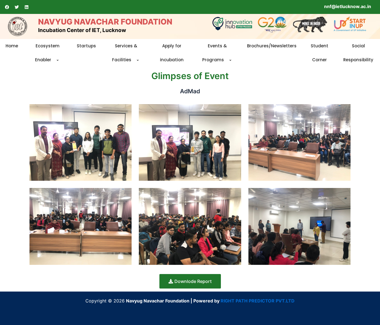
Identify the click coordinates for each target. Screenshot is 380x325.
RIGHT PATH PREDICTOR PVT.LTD (258, 301)
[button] (53, 60)
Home (12, 46)
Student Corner (319, 53)
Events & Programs (214, 53)
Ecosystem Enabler (47, 53)
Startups (86, 46)
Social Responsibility (358, 53)
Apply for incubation (172, 53)
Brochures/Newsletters (272, 46)
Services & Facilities (124, 53)
